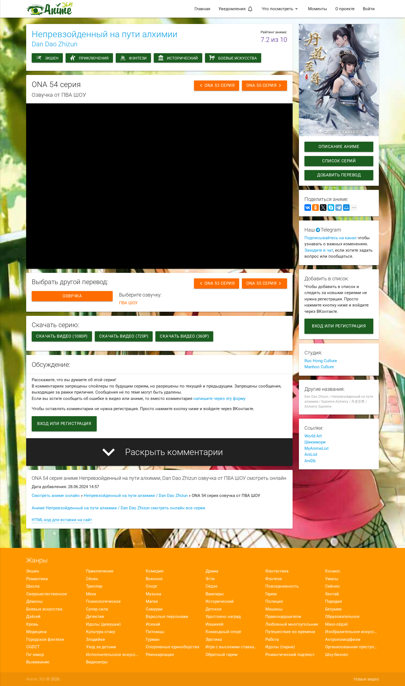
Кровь (32, 624)
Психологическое (103, 601)
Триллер (94, 586)
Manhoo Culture (319, 366)
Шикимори (315, 442)
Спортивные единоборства (172, 646)
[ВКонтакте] (307, 207)
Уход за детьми (101, 646)
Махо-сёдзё (336, 624)
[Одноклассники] (315, 207)
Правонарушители (283, 616)
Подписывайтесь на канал (330, 237)
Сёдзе (211, 586)
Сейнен (332, 586)
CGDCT (33, 646)
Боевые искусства (237, 58)
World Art (313, 436)
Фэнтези (138, 58)
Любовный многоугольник (291, 624)
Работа (272, 639)
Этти (210, 578)
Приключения (94, 58)
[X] (323, 207)
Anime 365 (35, 679)
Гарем (271, 593)
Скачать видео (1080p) (62, 336)
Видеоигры (97, 662)
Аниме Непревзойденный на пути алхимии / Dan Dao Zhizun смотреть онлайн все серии (118, 507)
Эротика (214, 639)
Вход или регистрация (64, 423)
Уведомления (235, 9)
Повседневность (282, 586)
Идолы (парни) (280, 646)
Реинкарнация (160, 654)
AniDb (309, 460)
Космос (332, 571)
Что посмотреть (281, 9)
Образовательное (342, 616)
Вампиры (215, 593)
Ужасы (331, 578)
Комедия (154, 571)
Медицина (36, 631)
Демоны (34, 601)
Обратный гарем (221, 654)
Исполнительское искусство (113, 654)
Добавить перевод (339, 175)
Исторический (182, 58)
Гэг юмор (35, 654)
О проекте (345, 8)
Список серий (339, 160)
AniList (310, 454)
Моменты (317, 8)
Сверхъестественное (46, 593)
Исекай (153, 624)
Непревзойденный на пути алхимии (104, 34)
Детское (214, 609)
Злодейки (95, 639)
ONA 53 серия (216, 85)
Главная (202, 8)
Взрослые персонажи (167, 616)
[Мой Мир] (346, 207)
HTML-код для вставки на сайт (62, 519)
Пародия (333, 601)
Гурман (153, 639)
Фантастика (276, 571)
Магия (152, 601)
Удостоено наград (223, 616)
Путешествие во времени (290, 631)
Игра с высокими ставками (232, 646)
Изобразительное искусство (352, 631)
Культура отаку (100, 631)
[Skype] (331, 207)
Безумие (333, 609)
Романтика (37, 578)
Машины (274, 609)
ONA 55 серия (264, 85)
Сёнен (92, 578)
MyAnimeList (316, 448)
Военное (154, 578)
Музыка (153, 593)
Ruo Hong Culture (320, 360)
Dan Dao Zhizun (54, 44)
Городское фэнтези (45, 639)
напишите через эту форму (219, 398)
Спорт (151, 586)
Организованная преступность (352, 646)
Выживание (37, 662)
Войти (369, 8)
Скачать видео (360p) (184, 336)
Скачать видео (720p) (123, 336)
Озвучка (72, 296)
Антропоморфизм (342, 639)
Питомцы (155, 631)
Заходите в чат (318, 250)
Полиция (274, 601)
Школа (32, 586)
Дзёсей (33, 616)
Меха (91, 593)
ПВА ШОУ (128, 302)
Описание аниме (338, 146)
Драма (212, 571)
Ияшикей (214, 624)
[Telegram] (338, 207)
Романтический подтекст (290, 654)
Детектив (95, 616)
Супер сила (97, 609)
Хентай (332, 593)
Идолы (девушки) (103, 624)
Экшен (51, 58)
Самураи (154, 609)
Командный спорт (223, 631)
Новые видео (366, 679)
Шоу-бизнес (336, 654)
